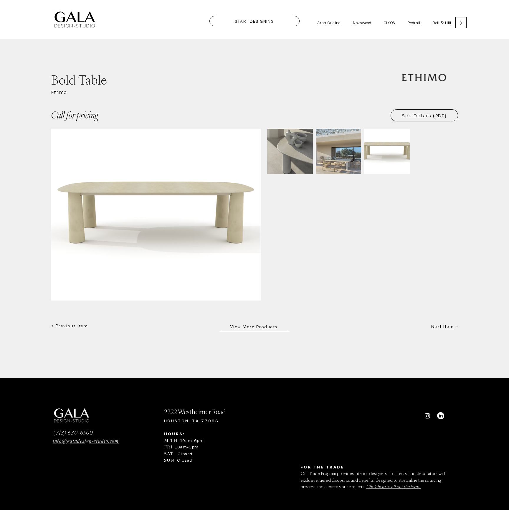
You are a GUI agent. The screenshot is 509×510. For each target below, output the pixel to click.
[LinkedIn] (440, 415)
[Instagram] (427, 415)
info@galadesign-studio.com (86, 440)
